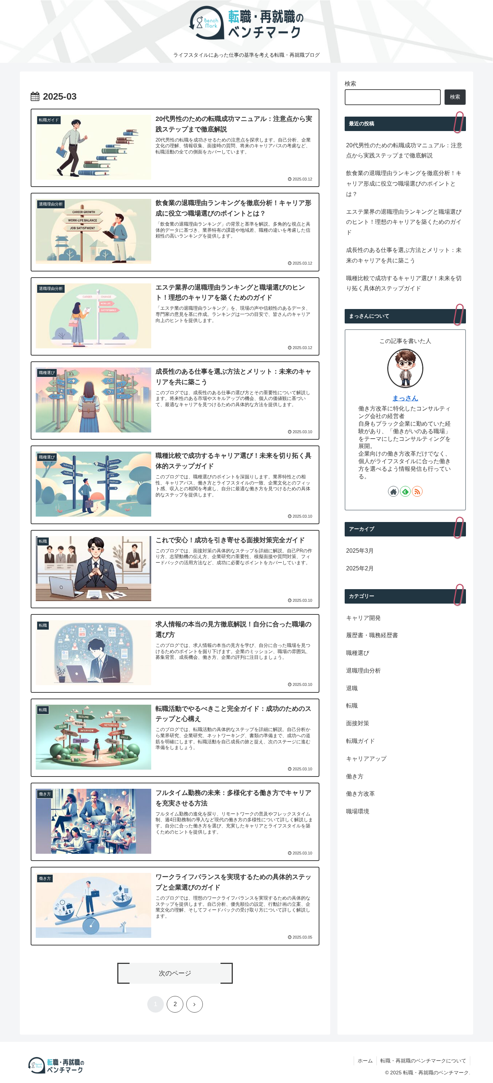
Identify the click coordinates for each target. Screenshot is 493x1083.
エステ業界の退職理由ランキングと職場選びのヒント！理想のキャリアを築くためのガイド (404, 222)
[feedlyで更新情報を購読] (405, 491)
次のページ (175, 973)
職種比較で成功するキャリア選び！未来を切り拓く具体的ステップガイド (404, 283)
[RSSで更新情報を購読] (417, 491)
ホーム (365, 1061)
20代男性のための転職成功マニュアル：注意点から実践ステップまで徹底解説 (404, 150)
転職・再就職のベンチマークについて (423, 1061)
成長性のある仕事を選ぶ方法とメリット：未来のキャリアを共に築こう (404, 255)
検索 (350, 84)
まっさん (405, 398)
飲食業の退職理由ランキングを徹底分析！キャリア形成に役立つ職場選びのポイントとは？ (404, 183)
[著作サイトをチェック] (393, 491)
